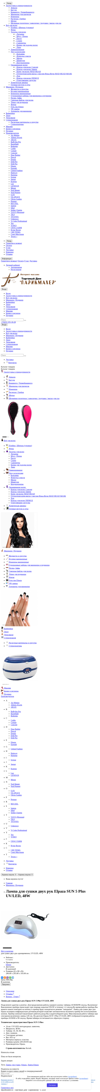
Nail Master (15, 190)
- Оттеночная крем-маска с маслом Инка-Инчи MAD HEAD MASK (44, 74)
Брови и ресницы (13, 129)
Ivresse (13, 177)
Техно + (14, 236)
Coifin (13, 148)
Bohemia (14, 146)
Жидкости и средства (19, 89)
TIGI (13, 214)
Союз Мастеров (17, 234)
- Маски (19, 58)
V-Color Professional (19, 221)
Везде (8, 293)
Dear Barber (15, 155)
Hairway (14, 173)
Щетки (13, 21)
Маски (13, 480)
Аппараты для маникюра (21, 111)
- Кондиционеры (23, 63)
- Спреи (19, 41)
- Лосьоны (20, 34)
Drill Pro (14, 162)
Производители (12, 133)
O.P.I (13, 195)
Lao (12, 184)
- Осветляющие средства (26, 80)
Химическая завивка (19, 83)
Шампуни (15, 482)
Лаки (13, 467)
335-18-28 (8, 322)
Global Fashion (17, 170)
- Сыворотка (21, 43)
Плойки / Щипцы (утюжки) (22, 28)
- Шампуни (20, 61)
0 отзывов (9, 960)
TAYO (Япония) (17, 212)
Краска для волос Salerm (21, 492)
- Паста (19, 39)
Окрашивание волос (19, 65)
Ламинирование (17, 50)
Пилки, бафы (16, 98)
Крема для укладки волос (21, 465)
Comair (13, 151)
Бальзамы (15, 475)
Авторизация (16, 267)
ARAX (13, 140)
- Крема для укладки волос (27, 45)
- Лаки (18, 47)
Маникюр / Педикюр (14, 87)
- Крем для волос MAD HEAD (28, 72)
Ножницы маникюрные (21, 94)
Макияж (9, 127)
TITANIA (15, 217)
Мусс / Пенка (16, 456)
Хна (12, 498)
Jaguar (13, 179)
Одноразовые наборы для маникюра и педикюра (31, 96)
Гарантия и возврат (14, 243)
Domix (13, 159)
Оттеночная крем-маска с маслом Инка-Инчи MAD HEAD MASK (38, 496)
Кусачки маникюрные (20, 91)
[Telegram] (13, 978)
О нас (8, 248)
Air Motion (15, 135)
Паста (13, 458)
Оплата (9, 245)
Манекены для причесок (21, 14)
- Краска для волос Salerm (26, 69)
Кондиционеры (17, 484)
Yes (12, 223)
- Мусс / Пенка (22, 36)
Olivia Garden (16, 199)
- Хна (18, 76)
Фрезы (13, 105)
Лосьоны (14, 454)
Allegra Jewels (16, 137)
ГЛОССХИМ (16, 228)
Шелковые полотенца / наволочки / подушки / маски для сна (36, 23)
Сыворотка (15, 463)
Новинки (10, 252)
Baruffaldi (15, 144)
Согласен (52, 1085)
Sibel (13, 208)
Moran (13, 188)
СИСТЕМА (15, 232)
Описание (10, 991)
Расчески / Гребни (18, 19)
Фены (13, 30)
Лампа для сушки (13, 1065)
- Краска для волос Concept (27, 67)
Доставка (10, 250)
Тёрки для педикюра (19, 102)
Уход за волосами (18, 52)
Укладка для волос (18, 32)
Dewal (13, 157)
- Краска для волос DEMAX (27, 78)
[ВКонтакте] (2, 978)
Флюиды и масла (18, 478)
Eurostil (14, 168)
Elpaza (13, 166)
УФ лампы (15, 109)
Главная (9, 883)
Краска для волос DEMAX (22, 500)
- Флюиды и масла (23, 56)
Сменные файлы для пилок (22, 100)
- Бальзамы (20, 54)
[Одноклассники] (5, 978)
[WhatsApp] (10, 978)
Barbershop (10, 113)
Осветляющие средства (20, 503)
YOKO (14, 225)
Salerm (13, 206)
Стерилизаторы (17, 124)
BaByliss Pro (16, 142)
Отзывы (9, 254)
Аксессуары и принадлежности (19, 6)
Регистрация (16, 269)
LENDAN (15, 186)
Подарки (9, 131)
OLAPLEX (15, 197)
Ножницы (15, 17)
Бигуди (14, 10)
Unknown (15, 219)
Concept (14, 153)
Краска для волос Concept (21, 489)
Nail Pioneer (15, 192)
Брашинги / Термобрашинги (22, 12)
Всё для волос (11, 25)
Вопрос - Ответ (13, 997)
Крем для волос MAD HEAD (23, 494)
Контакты (12, 363)
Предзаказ (6, 984)
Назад (9, 3)
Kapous (14, 181)
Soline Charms (16, 210)
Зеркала (14, 8)
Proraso (14, 201)
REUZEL (14, 203)
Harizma (14, 175)
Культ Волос (16, 230)
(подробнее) (72, 1076)
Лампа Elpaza (33, 1065)
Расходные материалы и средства (24, 122)
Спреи (13, 460)
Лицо (8, 116)
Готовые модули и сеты (20, 85)
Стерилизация (12, 120)
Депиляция (10, 118)
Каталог (8, 369)
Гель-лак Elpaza (17, 107)
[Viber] (7, 978)
